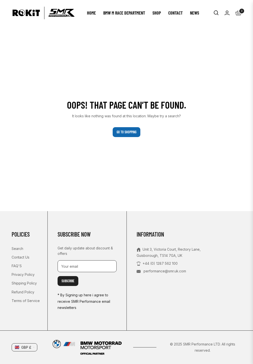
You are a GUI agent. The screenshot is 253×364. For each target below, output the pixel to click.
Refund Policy (23, 292)
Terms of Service (26, 301)
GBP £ (26, 347)
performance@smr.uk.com (164, 271)
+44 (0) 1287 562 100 (160, 263)
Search (17, 248)
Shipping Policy (24, 283)
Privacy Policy (23, 274)
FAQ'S (17, 266)
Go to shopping (126, 132)
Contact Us (20, 257)
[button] (216, 13)
